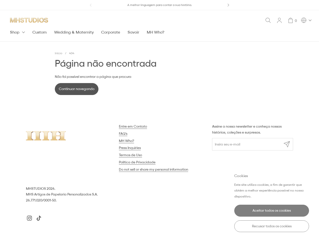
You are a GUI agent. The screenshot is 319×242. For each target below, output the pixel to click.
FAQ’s (123, 133)
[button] (268, 20)
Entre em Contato (133, 126)
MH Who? (126, 141)
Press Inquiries (130, 147)
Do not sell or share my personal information (153, 169)
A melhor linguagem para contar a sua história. (159, 4)
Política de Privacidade (137, 162)
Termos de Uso (130, 155)
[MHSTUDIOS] (29, 20)
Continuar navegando (76, 89)
